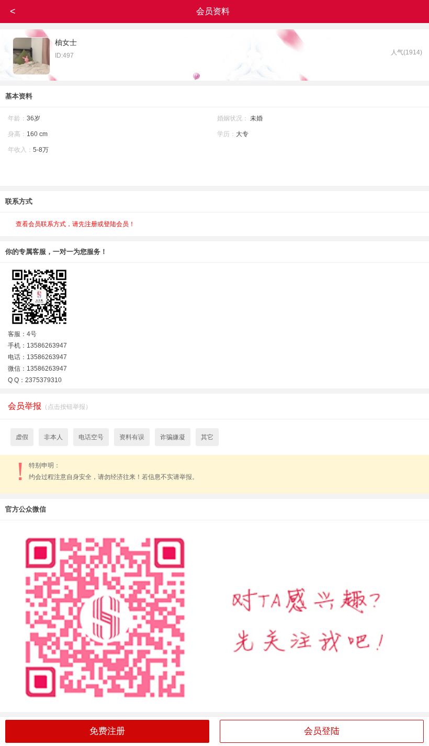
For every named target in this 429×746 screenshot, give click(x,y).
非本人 (53, 437)
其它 (207, 437)
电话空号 (91, 437)
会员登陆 (322, 731)
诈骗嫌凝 (172, 437)
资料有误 (131, 437)
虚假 (22, 437)
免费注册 (107, 731)
